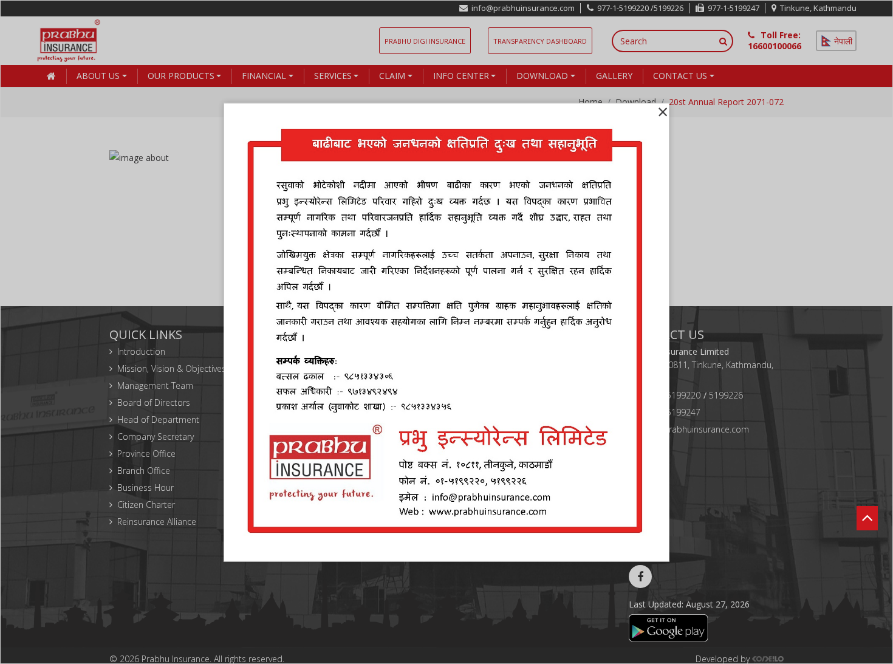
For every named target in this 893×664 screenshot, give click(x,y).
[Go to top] (867, 500)
